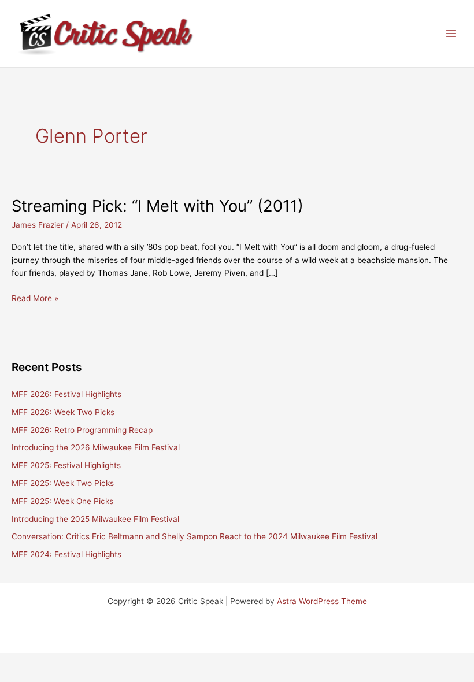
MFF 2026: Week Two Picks (63, 412)
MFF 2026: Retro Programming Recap (82, 430)
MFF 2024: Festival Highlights (66, 554)
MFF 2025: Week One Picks (62, 501)
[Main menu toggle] (451, 34)
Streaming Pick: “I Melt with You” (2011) (157, 206)
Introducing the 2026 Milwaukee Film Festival (96, 447)
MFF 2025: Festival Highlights (66, 465)
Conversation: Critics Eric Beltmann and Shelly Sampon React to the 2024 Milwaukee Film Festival (194, 536)
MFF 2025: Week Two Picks (63, 483)
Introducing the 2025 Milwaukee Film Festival (95, 519)
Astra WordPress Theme (322, 601)
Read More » (35, 299)
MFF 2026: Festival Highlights (66, 394)
